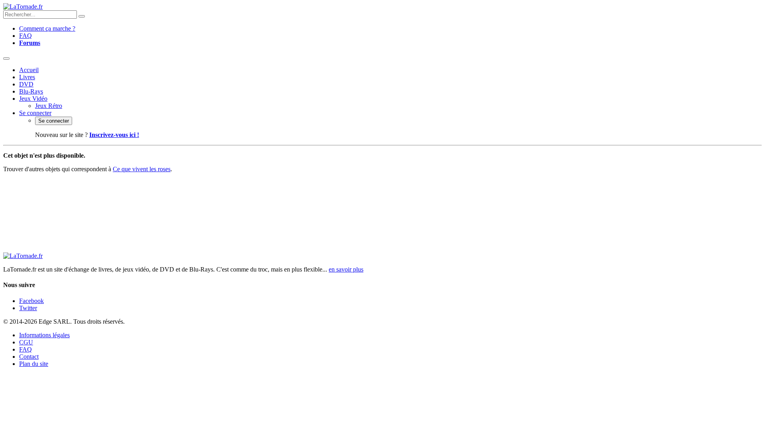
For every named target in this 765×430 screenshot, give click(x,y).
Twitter (28, 308)
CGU (26, 342)
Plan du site (33, 363)
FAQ (25, 35)
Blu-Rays (31, 91)
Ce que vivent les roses (142, 169)
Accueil (29, 69)
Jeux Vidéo (33, 98)
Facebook (31, 300)
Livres (27, 77)
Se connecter (35, 112)
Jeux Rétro (48, 105)
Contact (29, 356)
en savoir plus (346, 269)
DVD (26, 84)
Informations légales (44, 335)
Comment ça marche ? (47, 28)
